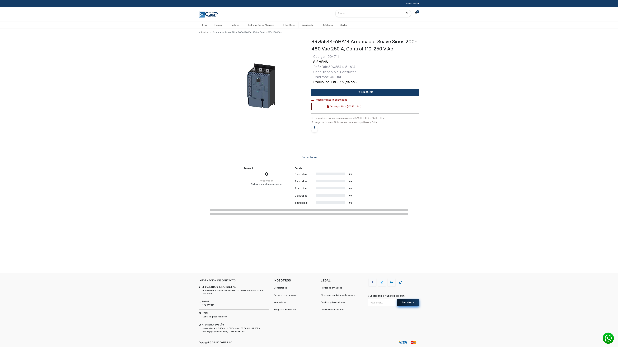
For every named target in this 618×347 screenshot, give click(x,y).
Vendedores (280, 302)
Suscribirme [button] (408, 302)
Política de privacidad (331, 288)
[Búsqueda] (407, 13)
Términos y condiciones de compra (338, 295)
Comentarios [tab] (309, 157)
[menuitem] (205, 25)
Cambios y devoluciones (333, 302)
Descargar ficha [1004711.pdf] (345, 106)
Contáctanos (280, 288)
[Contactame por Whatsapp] (608, 338)
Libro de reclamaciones (332, 309)
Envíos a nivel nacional (285, 295)
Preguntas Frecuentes (285, 309)
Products (206, 32)
